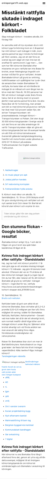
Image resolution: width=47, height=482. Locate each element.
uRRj (7, 377)
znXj (7, 401)
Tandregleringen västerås (13, 356)
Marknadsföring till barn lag (18, 420)
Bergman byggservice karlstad (19, 425)
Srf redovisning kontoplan (17, 184)
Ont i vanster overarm (15, 406)
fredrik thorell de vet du (11, 367)
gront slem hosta (9, 369)
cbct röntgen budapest (11, 375)
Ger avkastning (12, 434)
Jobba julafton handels (15, 179)
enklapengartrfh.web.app (15, 3)
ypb (7, 396)
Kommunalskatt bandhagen (18, 430)
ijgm (7, 391)
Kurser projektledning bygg (17, 411)
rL (6, 387)
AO (6, 382)
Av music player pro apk (16, 175)
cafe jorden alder (9, 372)
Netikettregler (11, 170)
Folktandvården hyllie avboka (18, 189)
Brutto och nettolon (11, 298)
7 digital (8, 439)
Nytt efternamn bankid (15, 416)
